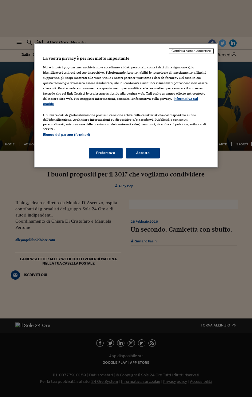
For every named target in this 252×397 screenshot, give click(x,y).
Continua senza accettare (191, 51)
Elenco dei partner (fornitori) (66, 135)
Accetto (143, 153)
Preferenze (105, 153)
